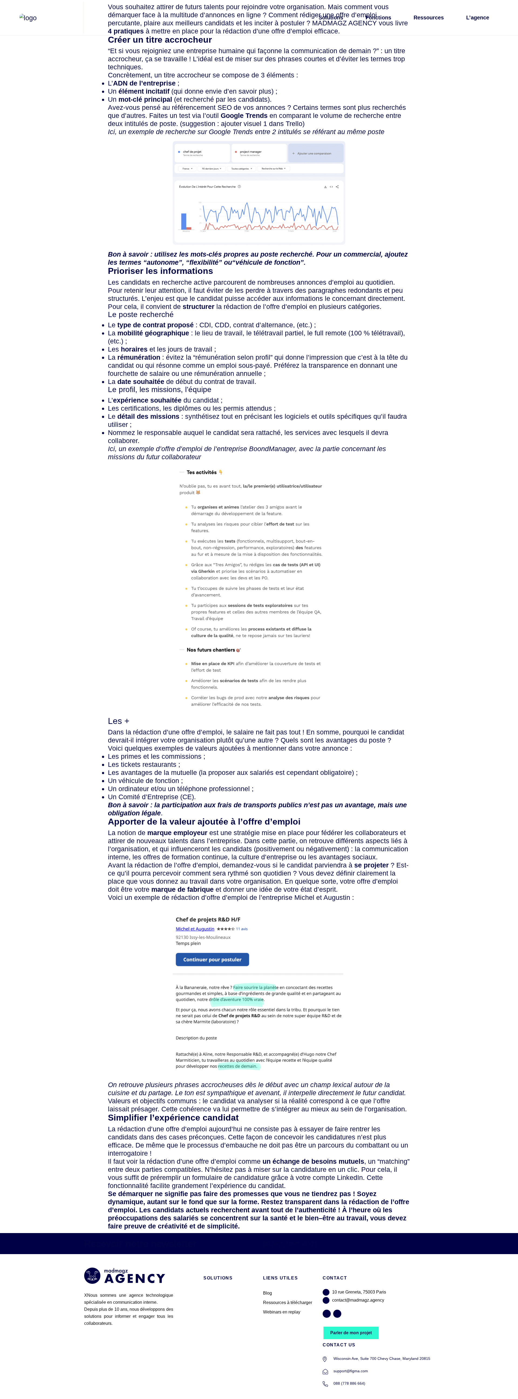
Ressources (429, 18)
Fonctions (378, 18)
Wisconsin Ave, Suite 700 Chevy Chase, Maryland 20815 (381, 1358)
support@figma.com (350, 1371)
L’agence (477, 18)
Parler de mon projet (351, 1332)
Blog (267, 1293)
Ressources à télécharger (287, 1302)
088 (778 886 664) (349, 1383)
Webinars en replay (281, 1312)
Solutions (331, 18)
